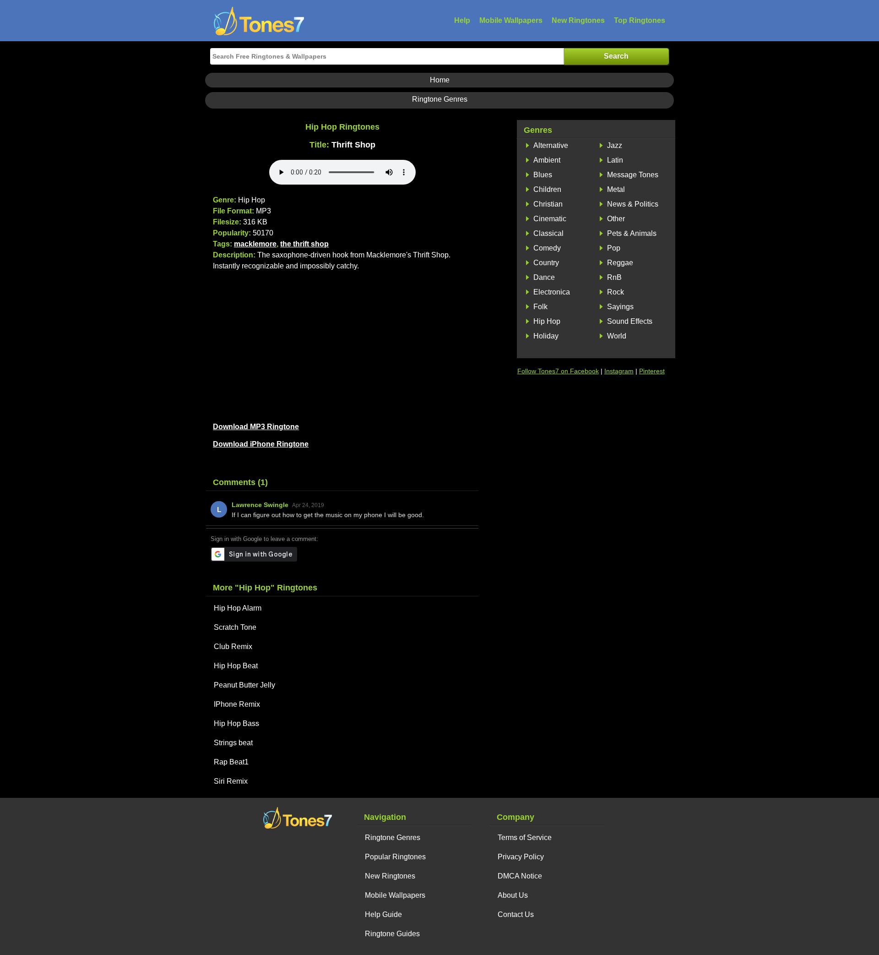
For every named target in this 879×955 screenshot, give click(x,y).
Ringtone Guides (392, 934)
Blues (542, 175)
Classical (548, 233)
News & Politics (632, 204)
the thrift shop (304, 244)
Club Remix (233, 646)
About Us (513, 895)
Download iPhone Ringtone (261, 444)
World (616, 336)
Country (546, 263)
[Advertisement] (342, 345)
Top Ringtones (639, 20)
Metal (616, 189)
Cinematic (549, 219)
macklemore (255, 244)
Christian (548, 204)
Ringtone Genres (439, 99)
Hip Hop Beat (236, 666)
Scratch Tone (235, 627)
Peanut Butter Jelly (244, 685)
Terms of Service (525, 837)
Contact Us (516, 914)
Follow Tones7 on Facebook (558, 371)
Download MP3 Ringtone (256, 427)
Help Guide (383, 914)
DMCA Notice (520, 876)
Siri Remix (231, 781)
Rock (615, 292)
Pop (613, 248)
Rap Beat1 (231, 762)
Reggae (620, 263)
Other (616, 219)
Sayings (620, 307)
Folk (540, 307)
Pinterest (652, 371)
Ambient (546, 160)
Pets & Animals (632, 233)
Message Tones (632, 175)
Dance (544, 277)
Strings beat (233, 743)
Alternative (550, 145)
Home (440, 80)
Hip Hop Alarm (237, 608)
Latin (615, 160)
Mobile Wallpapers (511, 20)
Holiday (546, 336)
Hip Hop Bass (236, 723)
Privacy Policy (521, 857)
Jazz (614, 145)
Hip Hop (546, 321)
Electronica (551, 292)
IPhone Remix (237, 704)
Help (462, 20)
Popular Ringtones (395, 857)
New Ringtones (578, 20)
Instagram (619, 371)
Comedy (547, 248)
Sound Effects (629, 321)
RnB (614, 277)
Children (547, 189)
